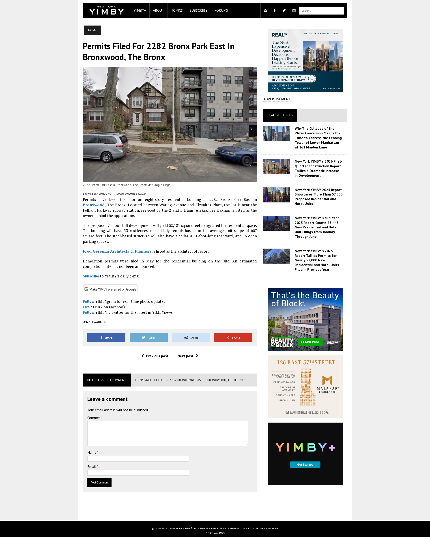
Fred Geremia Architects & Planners (117, 251)
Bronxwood (94, 204)
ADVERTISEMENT (277, 99)
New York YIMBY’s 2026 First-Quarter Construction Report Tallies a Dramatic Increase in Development (318, 168)
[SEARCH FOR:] (321, 10)
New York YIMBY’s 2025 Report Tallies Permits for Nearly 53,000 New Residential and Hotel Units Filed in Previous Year (317, 260)
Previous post (157, 356)
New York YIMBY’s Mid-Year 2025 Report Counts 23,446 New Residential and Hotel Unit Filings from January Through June (317, 227)
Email (92, 466)
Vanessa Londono (99, 193)
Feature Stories (280, 115)
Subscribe (198, 10)
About (158, 10)
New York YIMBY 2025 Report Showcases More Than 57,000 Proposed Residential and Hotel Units (318, 196)
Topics (177, 10)
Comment (94, 417)
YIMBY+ (140, 10)
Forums (221, 10)
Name (92, 452)
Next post (185, 356)
